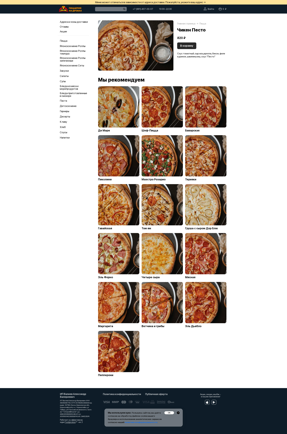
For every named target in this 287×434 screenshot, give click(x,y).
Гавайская (105, 228)
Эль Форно (105, 277)
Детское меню (68, 105)
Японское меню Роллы (72, 46)
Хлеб (63, 127)
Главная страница (186, 23)
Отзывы (64, 26)
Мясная (190, 277)
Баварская (192, 130)
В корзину (186, 45)
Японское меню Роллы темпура (72, 52)
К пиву (63, 121)
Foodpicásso (70, 422)
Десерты (65, 116)
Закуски (64, 70)
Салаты (64, 76)
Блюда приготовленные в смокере (73, 94)
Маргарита (105, 326)
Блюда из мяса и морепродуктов (69, 87)
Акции (63, 31)
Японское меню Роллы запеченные (72, 59)
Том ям (146, 228)
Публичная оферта (156, 394)
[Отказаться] (178, 413)
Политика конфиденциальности (122, 394)
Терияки (190, 179)
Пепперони (105, 375)
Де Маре (104, 130)
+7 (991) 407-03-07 (143, 9)
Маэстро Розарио (154, 179)
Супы (63, 81)
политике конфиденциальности (141, 422)
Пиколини (105, 179)
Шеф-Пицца (150, 130)
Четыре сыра (151, 277)
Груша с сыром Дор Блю (201, 228)
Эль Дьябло (193, 326)
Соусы (63, 132)
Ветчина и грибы (153, 326)
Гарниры (64, 111)
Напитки (65, 137)
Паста (63, 100)
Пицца (63, 40)
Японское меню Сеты (72, 65)
